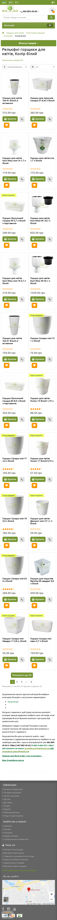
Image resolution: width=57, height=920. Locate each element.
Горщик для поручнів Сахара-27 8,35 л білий (42, 99)
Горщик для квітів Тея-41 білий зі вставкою (12, 100)
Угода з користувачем (13, 815)
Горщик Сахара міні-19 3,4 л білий (14, 519)
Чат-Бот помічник (11, 796)
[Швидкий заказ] (22, 119)
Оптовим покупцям (12, 792)
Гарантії (7, 809)
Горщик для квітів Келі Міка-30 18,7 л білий (40, 220)
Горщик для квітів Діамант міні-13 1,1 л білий (41, 521)
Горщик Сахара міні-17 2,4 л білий (14, 459)
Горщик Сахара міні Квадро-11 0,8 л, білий (14, 639)
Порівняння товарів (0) (12, 60)
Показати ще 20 (21, 675)
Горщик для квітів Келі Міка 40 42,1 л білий (40, 280)
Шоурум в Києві (11, 836)
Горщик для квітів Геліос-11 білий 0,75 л (42, 459)
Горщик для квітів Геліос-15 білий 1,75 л (42, 399)
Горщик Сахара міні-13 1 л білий (42, 339)
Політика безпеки (12, 812)
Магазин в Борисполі (13, 789)
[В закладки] (6, 125)
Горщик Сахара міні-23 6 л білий (14, 579)
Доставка (8, 802)
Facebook (8, 826)
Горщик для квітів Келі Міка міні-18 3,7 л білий (14, 280)
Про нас (7, 799)
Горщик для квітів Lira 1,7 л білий (42, 159)
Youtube (7, 829)
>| (31, 681)
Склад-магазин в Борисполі (16, 839)
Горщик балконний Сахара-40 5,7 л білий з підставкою (13, 220)
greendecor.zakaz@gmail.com (15, 751)
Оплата (7, 805)
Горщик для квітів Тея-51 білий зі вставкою (12, 341)
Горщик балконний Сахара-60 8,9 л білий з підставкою (13, 401)
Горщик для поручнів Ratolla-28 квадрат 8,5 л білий (42, 581)
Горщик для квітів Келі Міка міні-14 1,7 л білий (14, 160)
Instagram (8, 832)
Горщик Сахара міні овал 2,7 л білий (40, 639)
